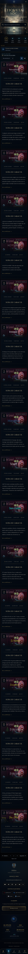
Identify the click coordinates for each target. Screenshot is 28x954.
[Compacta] (24, 58)
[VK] (19, 884)
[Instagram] (12, 884)
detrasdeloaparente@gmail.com (14, 880)
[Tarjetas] (21, 58)
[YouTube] (4, 884)
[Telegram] (8, 884)
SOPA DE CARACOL (14, 84)
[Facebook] (15, 884)
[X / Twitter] (23, 884)
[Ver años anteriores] (2, 40)
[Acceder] (25, 1)
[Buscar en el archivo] (2, 25)
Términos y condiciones (14, 946)
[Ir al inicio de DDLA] (14, 2)
